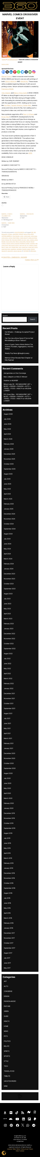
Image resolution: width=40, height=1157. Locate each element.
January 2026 (8, 449)
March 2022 (8, 678)
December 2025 (9, 454)
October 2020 (9, 763)
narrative (32, 243)
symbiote (19, 249)
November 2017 (9, 938)
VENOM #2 (24, 81)
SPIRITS (6, 1051)
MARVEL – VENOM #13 (27, 214)
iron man (23, 240)
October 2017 (8, 943)
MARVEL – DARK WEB (8, 223)
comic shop (5, 238)
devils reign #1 (24, 238)
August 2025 (8, 474)
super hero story (6, 249)
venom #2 (10, 251)
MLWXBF (15, 380)
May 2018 (7, 908)
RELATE (6, 1046)
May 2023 (7, 609)
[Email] (30, 72)
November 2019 (9, 818)
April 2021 (7, 733)
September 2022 (9, 649)
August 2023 (8, 594)
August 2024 (8, 534)
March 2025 (8, 499)
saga (7, 247)
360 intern (33, 251)
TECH (6, 1066)
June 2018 (7, 903)
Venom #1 (4, 251)
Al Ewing (31, 114)
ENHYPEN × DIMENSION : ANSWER (15, 257)
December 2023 (9, 574)
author (25, 234)
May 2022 (7, 668)
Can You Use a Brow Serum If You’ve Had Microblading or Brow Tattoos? (19, 339)
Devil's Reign (16, 238)
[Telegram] (22, 72)
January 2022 (8, 688)
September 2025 (9, 469)
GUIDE (6, 1016)
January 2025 (8, 509)
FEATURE (7, 1006)
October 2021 (8, 703)
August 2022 (8, 654)
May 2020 (7, 788)
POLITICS (7, 1041)
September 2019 (9, 828)
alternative (15, 234)
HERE (30, 153)
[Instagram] (33, 72)
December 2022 (9, 634)
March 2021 (8, 738)
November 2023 (9, 579)
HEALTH (6, 1021)
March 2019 (8, 858)
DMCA (18, 1149)
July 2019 (7, 838)
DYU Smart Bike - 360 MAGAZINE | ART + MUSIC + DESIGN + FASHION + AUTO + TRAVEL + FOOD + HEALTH (18, 396)
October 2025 (9, 464)
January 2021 (8, 748)
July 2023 (7, 599)
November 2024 (9, 519)
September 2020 (10, 768)
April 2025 (7, 494)
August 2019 (8, 833)
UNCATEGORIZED (12, 59)
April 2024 (7, 554)
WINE (5, 1086)
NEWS (6, 1031)
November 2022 (9, 639)
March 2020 (8, 798)
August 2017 (8, 953)
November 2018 (9, 878)
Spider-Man (27, 105)
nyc (28, 245)
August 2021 (8, 713)
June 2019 (7, 843)
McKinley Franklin (24, 243)
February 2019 (8, 863)
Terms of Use (24, 1149)
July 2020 (7, 778)
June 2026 (7, 424)
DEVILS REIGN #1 (11, 81)
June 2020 (7, 783)
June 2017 (7, 963)
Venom (33, 249)
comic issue (34, 236)
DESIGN (6, 996)
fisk (10, 240)
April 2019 (7, 853)
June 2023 (7, 604)
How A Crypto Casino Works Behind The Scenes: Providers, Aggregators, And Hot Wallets (19, 346)
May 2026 (7, 429)
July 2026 (7, 419)
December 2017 (9, 933)
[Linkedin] (11, 72)
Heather (6, 380)
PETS (6, 1036)
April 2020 (7, 793)
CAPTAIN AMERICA (7, 236)
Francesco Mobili (7, 89)
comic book (27, 236)
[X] (7, 72)
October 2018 (8, 883)
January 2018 (8, 928)
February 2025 (9, 504)
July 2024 (7, 539)
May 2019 (7, 848)
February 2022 (9, 683)
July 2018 (7, 898)
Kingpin (3, 241)
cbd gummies (8, 373)
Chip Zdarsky (6, 93)
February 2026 (9, 444)
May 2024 (7, 549)
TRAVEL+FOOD (9, 1071)
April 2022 (7, 673)
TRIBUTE (7, 1076)
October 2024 (9, 524)
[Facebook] (3, 72)
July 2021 (7, 718)
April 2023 (7, 614)
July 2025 (7, 479)
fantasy (7, 240)
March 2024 (8, 559)
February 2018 (8, 923)
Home (4, 59)
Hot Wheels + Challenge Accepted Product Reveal (19, 333)
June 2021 (7, 723)
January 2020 (8, 808)
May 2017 (7, 968)
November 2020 (9, 758)
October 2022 (9, 644)
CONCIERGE (8, 991)
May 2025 (7, 489)
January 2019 (8, 868)
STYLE (6, 1061)
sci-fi (10, 247)
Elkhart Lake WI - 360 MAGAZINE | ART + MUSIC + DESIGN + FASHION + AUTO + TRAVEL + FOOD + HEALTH (18, 386)
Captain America (16, 105)
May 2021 (7, 728)
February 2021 (8, 743)
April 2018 (7, 913)
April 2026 (7, 434)
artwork (21, 234)
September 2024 (9, 529)
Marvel (28, 241)
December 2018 (9, 873)
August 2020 (8, 773)
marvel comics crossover (13, 243)
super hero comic (33, 247)
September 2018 (9, 888)
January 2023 (8, 629)
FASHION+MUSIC (10, 1001)
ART (5, 981)
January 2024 (8, 569)
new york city (22, 245)
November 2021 (9, 698)
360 (32, 232)
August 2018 (8, 893)
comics (10, 238)
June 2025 (7, 484)
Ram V (25, 114)
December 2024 (9, 514)
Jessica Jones (34, 240)
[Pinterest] (15, 72)
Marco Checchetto (20, 93)
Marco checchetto (21, 241)
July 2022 (7, 658)
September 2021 (9, 708)
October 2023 (9, 584)
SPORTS (7, 1056)
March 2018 (8, 918)
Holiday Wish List (31, 260)
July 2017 (7, 958)
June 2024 (7, 544)
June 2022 (7, 663)
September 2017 (9, 948)
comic (21, 236)
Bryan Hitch (6, 117)
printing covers (33, 245)
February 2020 (9, 803)
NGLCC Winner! (21, 377)
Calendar (9, 1149)
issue (28, 240)
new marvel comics (13, 245)
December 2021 (9, 693)
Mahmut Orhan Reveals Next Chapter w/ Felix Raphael (18, 359)
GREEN (6, 1011)
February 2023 (9, 624)
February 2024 (9, 564)
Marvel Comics (7, 76)
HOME (6, 1026)
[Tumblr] (26, 72)
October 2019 (8, 823)
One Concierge (20, 373)
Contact (22, 1150)
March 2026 (8, 439)
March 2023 (8, 619)
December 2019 (9, 813)
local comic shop (10, 241)
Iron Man (7, 105)
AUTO (6, 986)
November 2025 (9, 459)
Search (5, 316)
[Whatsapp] (18, 72)
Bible (14, 1149)
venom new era (17, 251)
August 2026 (8, 414)
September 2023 (9, 589)
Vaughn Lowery (26, 249)
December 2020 (9, 753)
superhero (13, 249)
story (20, 247)
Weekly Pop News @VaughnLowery (17, 353)
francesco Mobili (16, 240)
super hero (25, 247)
